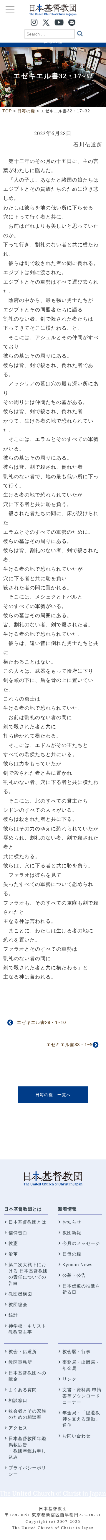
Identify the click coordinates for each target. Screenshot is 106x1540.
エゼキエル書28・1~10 (41, 1022)
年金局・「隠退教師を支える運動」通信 (81, 1419)
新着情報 (67, 1208)
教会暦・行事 (76, 1351)
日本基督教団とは (23, 1208)
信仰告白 (18, 1232)
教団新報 (71, 1232)
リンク (69, 1379)
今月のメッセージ (81, 1243)
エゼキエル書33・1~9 (69, 1044)
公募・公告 (74, 1275)
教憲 (13, 1243)
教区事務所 (20, 1362)
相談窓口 (18, 1400)
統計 (13, 1315)
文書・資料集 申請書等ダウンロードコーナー (82, 1396)
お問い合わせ (76, 1435)
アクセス (18, 1427)
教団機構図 (20, 1293)
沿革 (13, 1253)
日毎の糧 (44, 1094)
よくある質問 (23, 1389)
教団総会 (18, 1304)
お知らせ (71, 1221)
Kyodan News (77, 1264)
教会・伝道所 (23, 1351)
